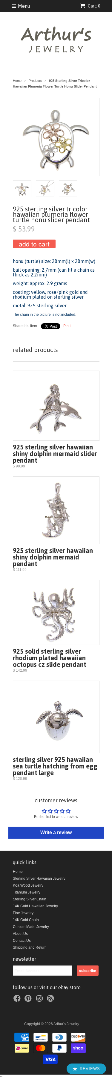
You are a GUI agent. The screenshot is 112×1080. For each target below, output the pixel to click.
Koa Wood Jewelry (28, 885)
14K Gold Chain (26, 920)
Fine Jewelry (23, 913)
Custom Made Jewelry (31, 927)
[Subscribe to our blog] (51, 1000)
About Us (20, 934)
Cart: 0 (93, 6)
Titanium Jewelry (26, 892)
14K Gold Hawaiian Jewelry (35, 906)
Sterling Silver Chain (29, 899)
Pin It (67, 326)
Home (18, 872)
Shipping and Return (30, 947)
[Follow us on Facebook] (17, 1000)
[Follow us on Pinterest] (28, 1000)
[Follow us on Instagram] (40, 1000)
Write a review (56, 832)
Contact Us (22, 940)
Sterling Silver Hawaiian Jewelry (39, 878)
